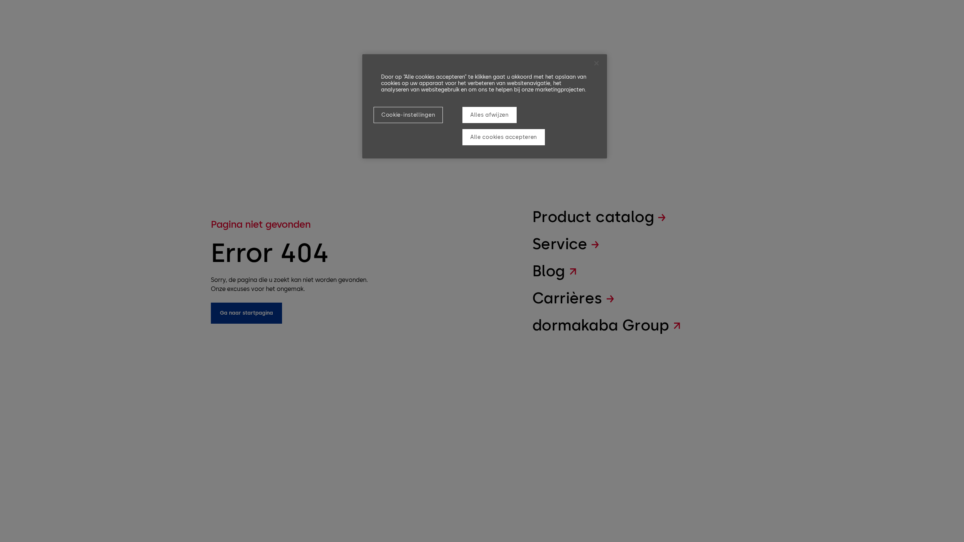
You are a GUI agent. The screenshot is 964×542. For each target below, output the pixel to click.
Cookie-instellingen (408, 115)
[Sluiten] (596, 63)
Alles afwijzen (489, 115)
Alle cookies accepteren (503, 137)
